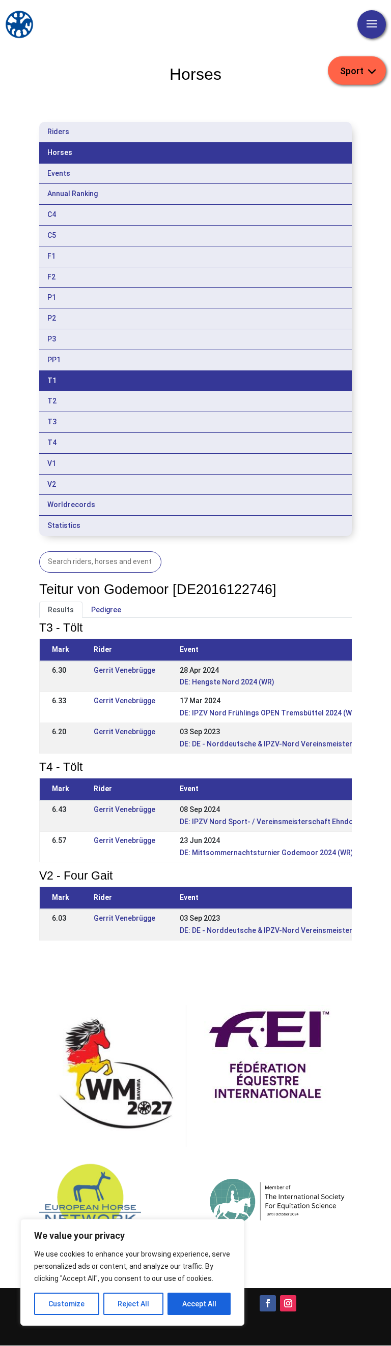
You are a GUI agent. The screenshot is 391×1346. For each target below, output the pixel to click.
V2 (51, 484)
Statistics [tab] (63, 525)
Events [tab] (58, 173)
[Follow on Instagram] (288, 1303)
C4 (51, 214)
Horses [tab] (59, 152)
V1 (51, 463)
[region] (132, 1272)
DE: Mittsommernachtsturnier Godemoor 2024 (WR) (266, 853)
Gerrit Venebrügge (124, 670)
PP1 (54, 360)
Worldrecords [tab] (71, 504)
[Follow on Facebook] (268, 1303)
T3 (52, 422)
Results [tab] (61, 610)
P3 (51, 339)
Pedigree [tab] (106, 610)
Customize (66, 1304)
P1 (51, 297)
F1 (51, 256)
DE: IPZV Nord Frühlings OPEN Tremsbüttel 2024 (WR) (269, 713)
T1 (52, 381)
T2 (52, 401)
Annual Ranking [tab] (72, 194)
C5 (51, 235)
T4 (52, 443)
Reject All (133, 1304)
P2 (51, 318)
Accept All (199, 1304)
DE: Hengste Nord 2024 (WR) (227, 682)
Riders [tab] (58, 132)
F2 (51, 277)
